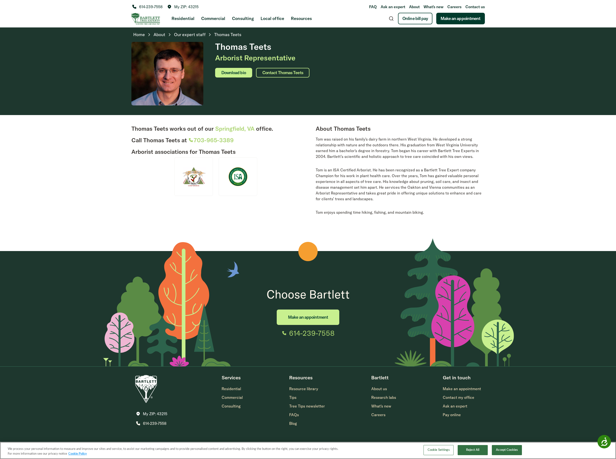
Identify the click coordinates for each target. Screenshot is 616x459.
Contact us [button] (475, 6)
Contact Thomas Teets (282, 72)
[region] (308, 450)
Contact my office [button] (458, 397)
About (414, 6)
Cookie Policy (77, 453)
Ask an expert (393, 6)
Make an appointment (461, 18)
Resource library (303, 388)
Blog (293, 423)
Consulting (243, 18)
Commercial (213, 18)
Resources (301, 18)
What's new (433, 6)
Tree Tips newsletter (307, 406)
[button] (183, 7)
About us (379, 388)
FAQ (373, 6)
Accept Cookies (507, 450)
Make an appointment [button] (462, 388)
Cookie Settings (439, 450)
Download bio (233, 72)
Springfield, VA (235, 128)
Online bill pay (415, 18)
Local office (272, 18)
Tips (292, 397)
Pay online (452, 414)
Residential (183, 18)
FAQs (294, 414)
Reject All (472, 450)
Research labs (383, 397)
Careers (454, 6)
